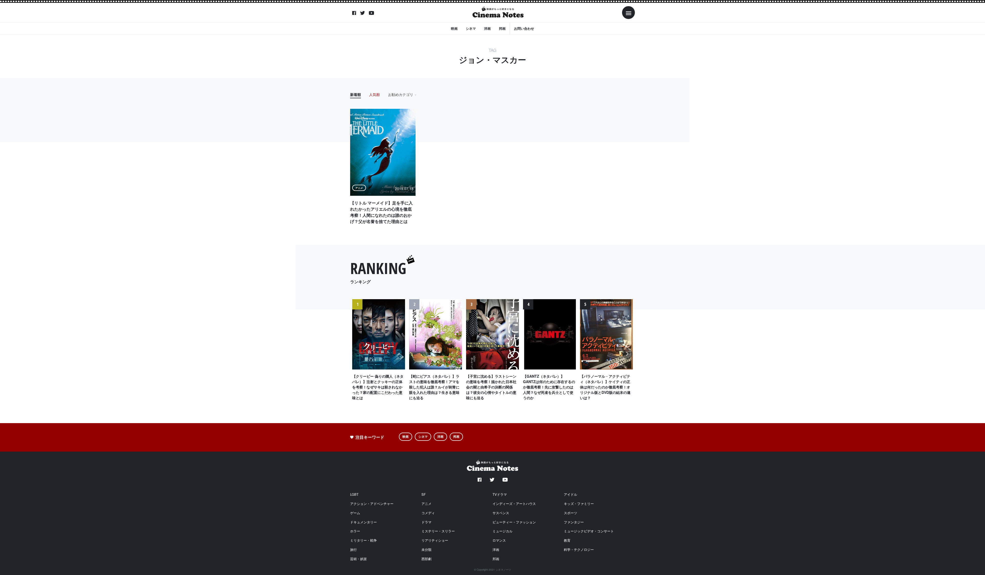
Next (627, 356)
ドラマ (426, 522)
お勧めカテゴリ (400, 94)
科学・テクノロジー (579, 549)
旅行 (353, 549)
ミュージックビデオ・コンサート (589, 531)
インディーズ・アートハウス (514, 503)
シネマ (471, 28)
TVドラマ (500, 494)
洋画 (487, 28)
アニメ (426, 503)
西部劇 (426, 558)
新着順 (355, 94)
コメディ (428, 512)
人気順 (374, 94)
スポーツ (570, 512)
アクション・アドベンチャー (371, 503)
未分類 (426, 549)
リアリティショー (434, 540)
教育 (567, 540)
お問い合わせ (524, 28)
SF (423, 494)
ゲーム (355, 512)
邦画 (502, 28)
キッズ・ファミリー (579, 503)
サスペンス (501, 512)
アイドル (570, 494)
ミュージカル (503, 531)
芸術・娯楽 (358, 558)
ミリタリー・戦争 (363, 540)
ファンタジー (574, 522)
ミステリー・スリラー (438, 531)
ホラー (355, 531)
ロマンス (499, 540)
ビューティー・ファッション (514, 522)
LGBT (354, 494)
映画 (454, 28)
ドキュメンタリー (363, 522)
